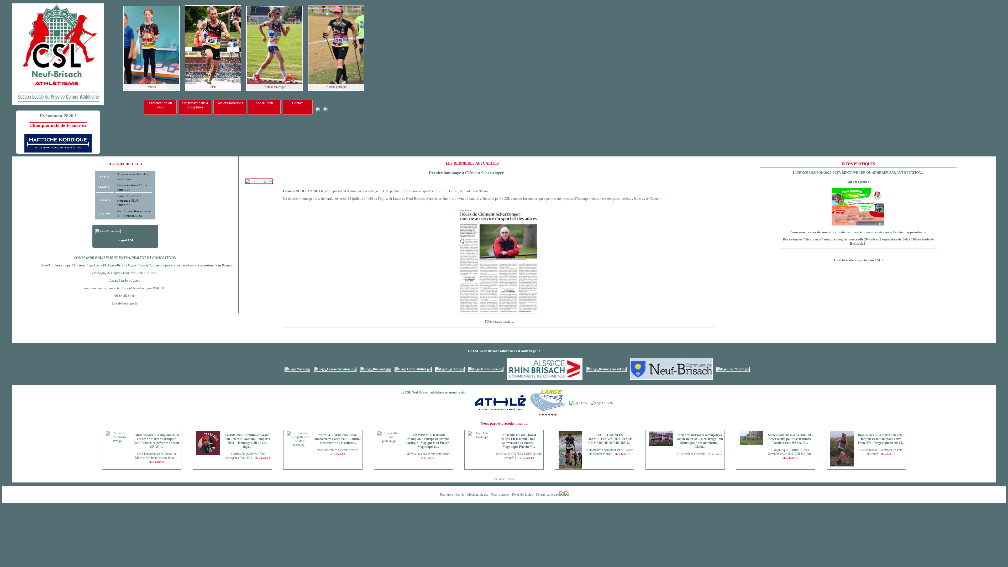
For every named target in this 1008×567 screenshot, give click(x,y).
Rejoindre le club (522, 494)
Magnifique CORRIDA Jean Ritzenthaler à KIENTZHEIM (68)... (790, 453)
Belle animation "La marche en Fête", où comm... (881, 452)
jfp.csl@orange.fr (124, 303)
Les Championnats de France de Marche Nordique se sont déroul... (156, 457)
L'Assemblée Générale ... (699, 454)
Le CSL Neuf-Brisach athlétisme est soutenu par (503, 351)
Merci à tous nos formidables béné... (428, 455)
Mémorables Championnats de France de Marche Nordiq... (609, 452)
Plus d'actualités (503, 479)
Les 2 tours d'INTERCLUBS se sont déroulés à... (519, 456)
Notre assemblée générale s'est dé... (337, 451)
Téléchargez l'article (499, 321)
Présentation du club (160, 105)
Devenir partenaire (547, 494)
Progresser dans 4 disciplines (195, 105)
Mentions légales (477, 494)
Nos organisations (230, 103)
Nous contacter (500, 494)
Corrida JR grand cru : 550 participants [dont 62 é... (247, 456)
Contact (297, 103)
